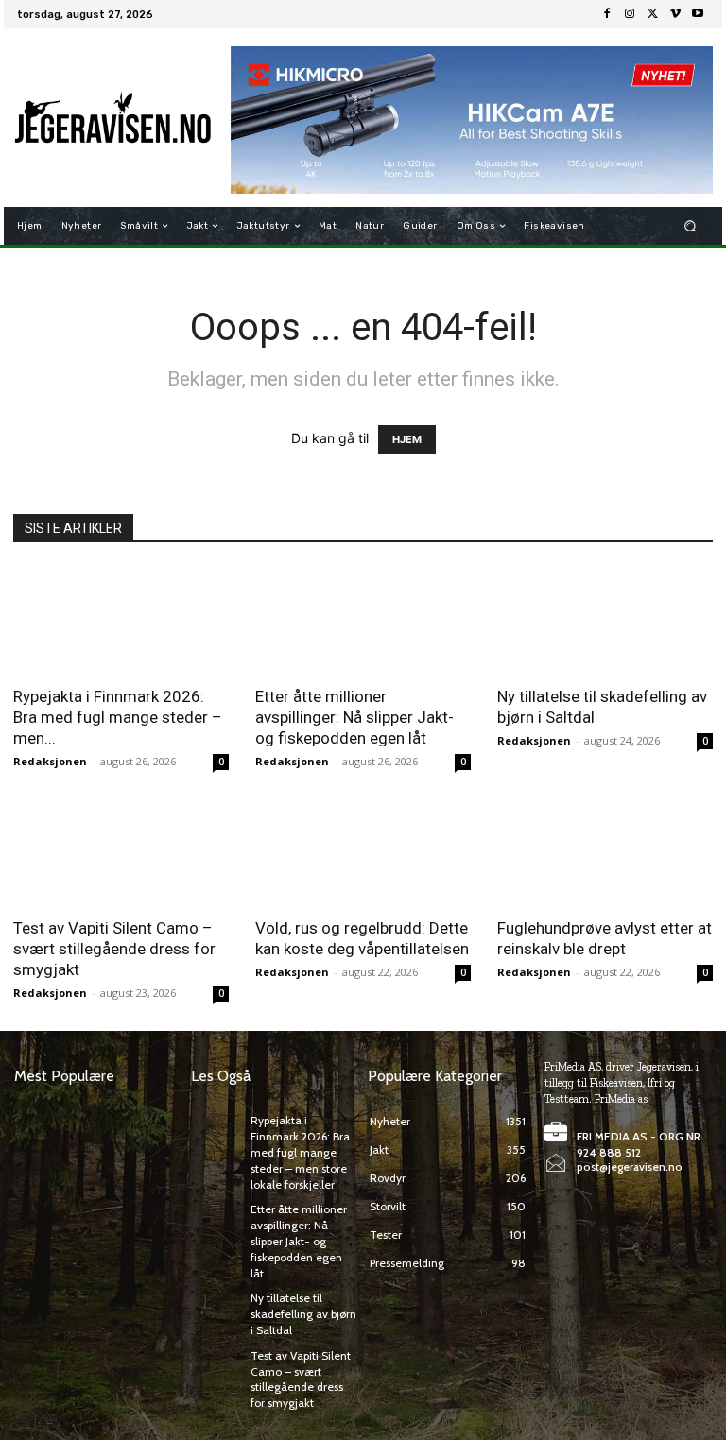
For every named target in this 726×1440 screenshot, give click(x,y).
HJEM (407, 439)
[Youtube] (697, 14)
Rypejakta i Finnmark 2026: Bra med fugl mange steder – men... (117, 717)
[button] (690, 226)
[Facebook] (607, 14)
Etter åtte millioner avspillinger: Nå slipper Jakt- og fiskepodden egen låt (354, 717)
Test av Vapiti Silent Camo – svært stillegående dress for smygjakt (114, 948)
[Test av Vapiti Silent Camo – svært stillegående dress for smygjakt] (121, 852)
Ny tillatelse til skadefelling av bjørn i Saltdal (303, 1314)
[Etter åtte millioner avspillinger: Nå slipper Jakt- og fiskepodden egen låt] (363, 620)
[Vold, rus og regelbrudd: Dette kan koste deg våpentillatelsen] (363, 852)
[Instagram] (629, 14)
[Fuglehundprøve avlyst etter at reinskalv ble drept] (605, 852)
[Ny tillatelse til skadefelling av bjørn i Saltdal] (605, 620)
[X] (652, 14)
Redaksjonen (50, 761)
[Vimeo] (675, 14)
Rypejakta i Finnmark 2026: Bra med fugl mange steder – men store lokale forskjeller (300, 1152)
